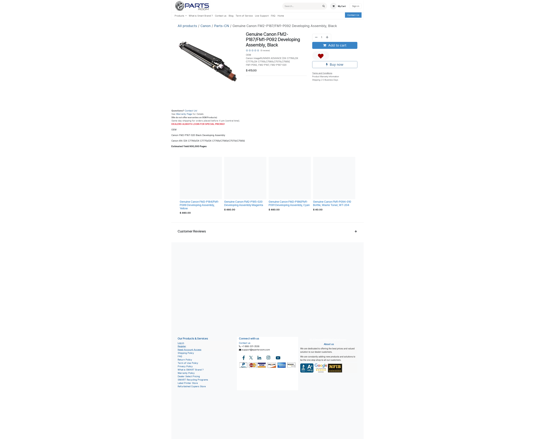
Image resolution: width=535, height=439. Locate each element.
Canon (205, 26)
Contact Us (353, 15)
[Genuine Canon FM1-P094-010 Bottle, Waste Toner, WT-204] (334, 178)
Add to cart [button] (336, 45)
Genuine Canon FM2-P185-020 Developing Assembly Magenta (243, 203)
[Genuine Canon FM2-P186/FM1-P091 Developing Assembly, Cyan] (290, 178)
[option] (267, 186)
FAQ (180, 356)
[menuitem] (180, 16)
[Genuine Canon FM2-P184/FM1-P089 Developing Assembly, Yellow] (201, 178)
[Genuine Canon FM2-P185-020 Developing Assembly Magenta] (245, 178)
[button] (320, 55)
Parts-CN (221, 26)
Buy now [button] (336, 64)
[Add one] (327, 37)
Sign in (355, 6)
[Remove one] (315, 37)
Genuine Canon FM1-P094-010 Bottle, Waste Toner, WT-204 (332, 203)
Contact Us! (191, 110)
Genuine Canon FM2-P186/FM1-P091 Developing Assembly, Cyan (289, 203)
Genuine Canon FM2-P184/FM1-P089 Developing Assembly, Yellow (199, 205)
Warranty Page (184, 114)
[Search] (323, 6)
